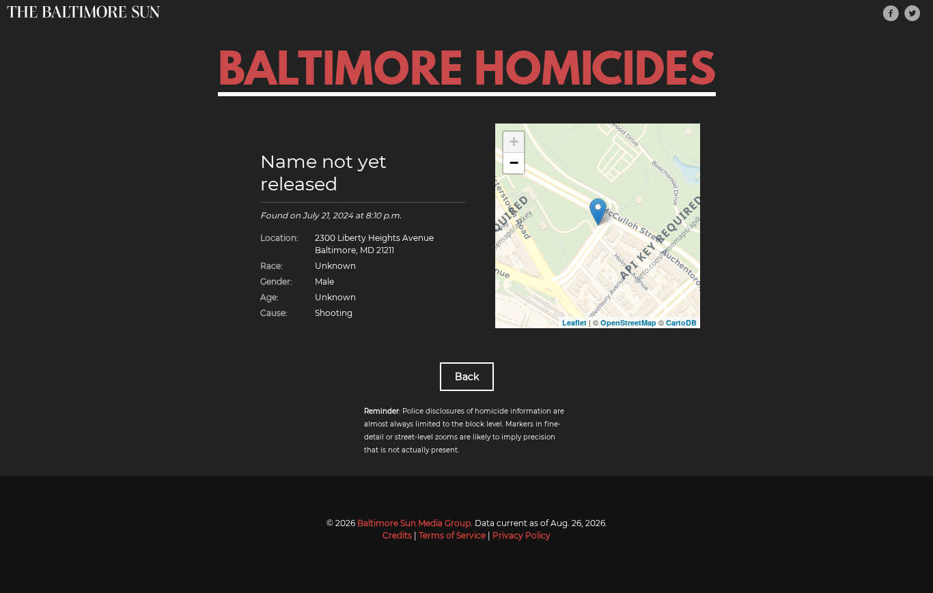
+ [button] (514, 141)
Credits (397, 535)
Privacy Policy (521, 535)
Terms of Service (452, 535)
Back (467, 377)
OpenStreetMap (628, 322)
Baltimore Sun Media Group (414, 523)
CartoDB (681, 322)
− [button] (514, 162)
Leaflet (574, 322)
